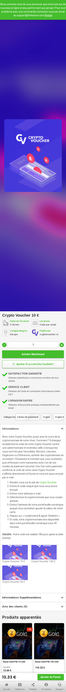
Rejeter (49, 15)
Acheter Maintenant (33, 354)
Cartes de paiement (27, 417)
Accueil (6, 689)
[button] (33, 364)
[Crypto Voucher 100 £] (44, 552)
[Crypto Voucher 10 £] (15, 552)
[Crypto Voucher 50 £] (15, 573)
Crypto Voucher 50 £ (13, 581)
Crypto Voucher (47, 482)
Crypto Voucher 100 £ (43, 561)
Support (59, 689)
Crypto (46, 417)
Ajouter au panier (50, 677)
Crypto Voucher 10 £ (13, 561)
